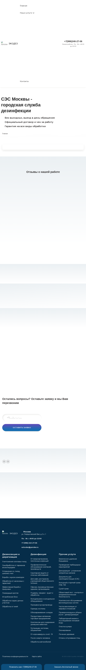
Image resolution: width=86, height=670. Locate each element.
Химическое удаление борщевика (68, 560)
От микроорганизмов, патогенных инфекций (39, 560)
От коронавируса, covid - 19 (42, 634)
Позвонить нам (23, 667)
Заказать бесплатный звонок (66, 667)
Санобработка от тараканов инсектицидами (13, 566)
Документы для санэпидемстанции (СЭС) (69, 578)
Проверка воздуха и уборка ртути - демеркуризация (70, 613)
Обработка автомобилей (41, 642)
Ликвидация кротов (10, 593)
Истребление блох (10, 597)
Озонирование (65, 630)
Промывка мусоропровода (41, 605)
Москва (27, 532)
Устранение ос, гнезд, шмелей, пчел (11, 572)
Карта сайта (37, 656)
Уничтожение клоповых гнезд (14, 562)
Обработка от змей (10, 607)
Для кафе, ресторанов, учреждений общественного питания (42, 581)
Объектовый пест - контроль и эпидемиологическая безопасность (71, 594)
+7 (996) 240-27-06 (29, 543)
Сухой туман (64, 589)
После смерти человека (40, 638)
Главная (23, 6)
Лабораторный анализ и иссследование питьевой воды (69, 621)
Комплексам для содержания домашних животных (42, 623)
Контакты (24, 81)
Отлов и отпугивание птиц (69, 638)
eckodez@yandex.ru (30, 547)
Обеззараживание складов (42, 612)
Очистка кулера (65, 627)
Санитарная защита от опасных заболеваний (39, 574)
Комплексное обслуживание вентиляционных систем (70, 602)
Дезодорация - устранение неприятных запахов (70, 572)
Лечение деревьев (66, 634)
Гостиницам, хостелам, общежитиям (39, 629)
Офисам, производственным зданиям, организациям (42, 588)
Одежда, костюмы (38, 609)
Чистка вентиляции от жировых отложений (68, 608)
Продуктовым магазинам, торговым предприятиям (41, 617)
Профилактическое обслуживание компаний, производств (41, 567)
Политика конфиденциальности (15, 656)
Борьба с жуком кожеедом (13, 577)
